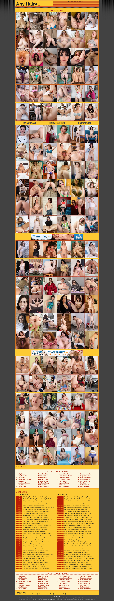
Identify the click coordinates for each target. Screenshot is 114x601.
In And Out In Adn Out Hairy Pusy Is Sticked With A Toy (75, 519)
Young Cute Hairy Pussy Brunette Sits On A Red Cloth (74, 501)
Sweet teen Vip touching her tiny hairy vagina (31, 564)
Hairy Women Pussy (65, 475)
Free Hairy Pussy (43, 486)
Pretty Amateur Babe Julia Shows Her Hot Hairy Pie (32, 542)
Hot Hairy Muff (84, 484)
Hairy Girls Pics (22, 484)
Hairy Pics (62, 593)
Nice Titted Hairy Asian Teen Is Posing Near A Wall (73, 503)
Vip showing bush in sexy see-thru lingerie (30, 548)
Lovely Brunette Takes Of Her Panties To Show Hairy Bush (34, 554)
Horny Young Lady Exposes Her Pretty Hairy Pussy (32, 562)
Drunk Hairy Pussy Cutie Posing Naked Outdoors (32, 517)
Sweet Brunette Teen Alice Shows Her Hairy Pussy (32, 509)
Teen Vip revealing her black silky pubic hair (31, 540)
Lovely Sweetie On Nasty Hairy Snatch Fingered (73, 562)
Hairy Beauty (42, 475)
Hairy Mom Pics (56, 123)
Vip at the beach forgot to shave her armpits (30, 544)
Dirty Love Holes (64, 477)
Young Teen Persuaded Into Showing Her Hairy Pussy (74, 527)
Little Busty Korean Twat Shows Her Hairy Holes (73, 505)
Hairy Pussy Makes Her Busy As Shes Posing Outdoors (33, 497)
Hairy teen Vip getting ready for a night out (30, 501)
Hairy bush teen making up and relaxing (29, 523)
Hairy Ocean (29, 123)
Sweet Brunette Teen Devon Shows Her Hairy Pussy (74, 531)
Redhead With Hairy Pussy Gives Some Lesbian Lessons (33, 525)
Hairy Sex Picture (64, 486)
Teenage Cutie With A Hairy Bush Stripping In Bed (73, 554)
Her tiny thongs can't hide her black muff (30, 505)
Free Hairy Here (43, 481)
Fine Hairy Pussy (43, 483)
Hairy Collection (85, 479)
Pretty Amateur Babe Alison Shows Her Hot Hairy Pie (74, 521)
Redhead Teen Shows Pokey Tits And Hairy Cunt (32, 550)
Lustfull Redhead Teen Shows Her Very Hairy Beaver (74, 535)
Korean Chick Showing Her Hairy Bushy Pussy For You (33, 533)
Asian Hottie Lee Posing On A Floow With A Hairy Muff (75, 544)
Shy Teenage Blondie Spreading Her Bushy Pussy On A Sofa (35, 507)
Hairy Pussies (22, 486)
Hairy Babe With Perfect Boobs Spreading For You (73, 525)
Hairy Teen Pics (43, 474)
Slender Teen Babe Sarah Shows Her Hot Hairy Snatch (74, 568)
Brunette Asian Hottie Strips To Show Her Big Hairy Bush (75, 523)
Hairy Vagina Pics (85, 477)
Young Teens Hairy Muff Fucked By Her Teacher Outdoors (34, 535)
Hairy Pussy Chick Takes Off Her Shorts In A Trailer (74, 499)
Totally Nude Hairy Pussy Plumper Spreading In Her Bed (34, 499)
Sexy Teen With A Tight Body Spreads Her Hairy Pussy (74, 517)
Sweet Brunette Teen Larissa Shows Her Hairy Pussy (74, 513)
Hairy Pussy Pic (85, 481)
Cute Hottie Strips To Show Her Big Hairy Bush (73, 515)
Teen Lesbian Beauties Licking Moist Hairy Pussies (32, 511)
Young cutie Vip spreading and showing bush (31, 513)
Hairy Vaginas (42, 477)
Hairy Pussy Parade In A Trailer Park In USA (72, 509)
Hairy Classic (63, 481)
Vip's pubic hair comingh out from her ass (30, 558)
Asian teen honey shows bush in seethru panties (31, 515)
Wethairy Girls (42, 484)
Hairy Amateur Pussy (24, 479)
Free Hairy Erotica (85, 474)
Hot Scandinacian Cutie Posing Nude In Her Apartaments (34, 503)
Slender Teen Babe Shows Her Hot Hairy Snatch (73, 542)
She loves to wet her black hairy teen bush (30, 560)
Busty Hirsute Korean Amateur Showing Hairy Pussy (74, 507)
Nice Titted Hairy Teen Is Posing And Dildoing (72, 552)
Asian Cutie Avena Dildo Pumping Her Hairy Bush (73, 497)
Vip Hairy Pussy (64, 483)
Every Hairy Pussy (85, 486)
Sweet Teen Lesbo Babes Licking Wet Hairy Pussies (32, 556)
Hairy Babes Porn (64, 474)
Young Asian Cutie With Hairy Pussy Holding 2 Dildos (74, 548)
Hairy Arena (84, 123)
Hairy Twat (83, 483)
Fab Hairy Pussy (43, 479)
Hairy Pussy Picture (86, 475)
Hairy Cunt (21, 481)
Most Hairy (62, 484)
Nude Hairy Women (24, 483)
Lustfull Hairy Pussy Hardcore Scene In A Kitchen (32, 521)
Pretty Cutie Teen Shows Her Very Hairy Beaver (31, 529)
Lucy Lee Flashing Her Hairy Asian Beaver (71, 529)
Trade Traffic (57, 596)
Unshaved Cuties (64, 479)
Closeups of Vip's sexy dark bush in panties (30, 531)
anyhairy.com (91, 599)
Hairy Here (34, 593)
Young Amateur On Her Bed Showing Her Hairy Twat (74, 564)
